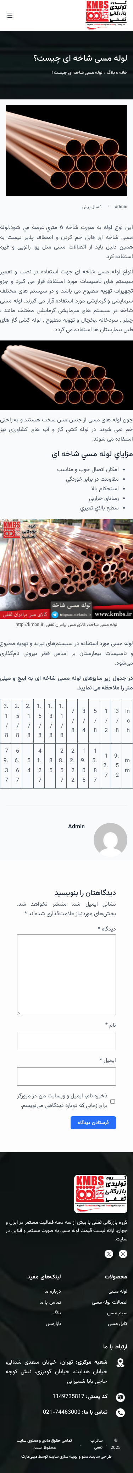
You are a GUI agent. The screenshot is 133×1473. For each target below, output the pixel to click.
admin (121, 207)
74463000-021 (62, 1412)
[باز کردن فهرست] (10, 15)
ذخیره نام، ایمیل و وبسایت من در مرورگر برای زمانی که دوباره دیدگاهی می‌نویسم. (62, 1101)
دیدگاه (107, 929)
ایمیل (108, 1060)
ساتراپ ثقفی (96, 1444)
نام (110, 1025)
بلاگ (111, 72)
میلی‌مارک (29, 1456)
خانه (123, 72)
